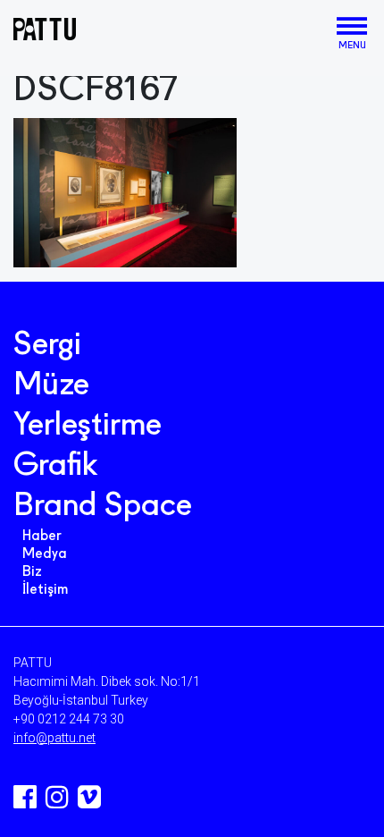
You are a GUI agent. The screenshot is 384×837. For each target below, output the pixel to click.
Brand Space (102, 507)
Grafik (55, 467)
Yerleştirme (87, 426)
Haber (42, 536)
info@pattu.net (54, 738)
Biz (32, 572)
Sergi (47, 346)
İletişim (45, 590)
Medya (44, 554)
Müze (51, 386)
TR (321, 30)
